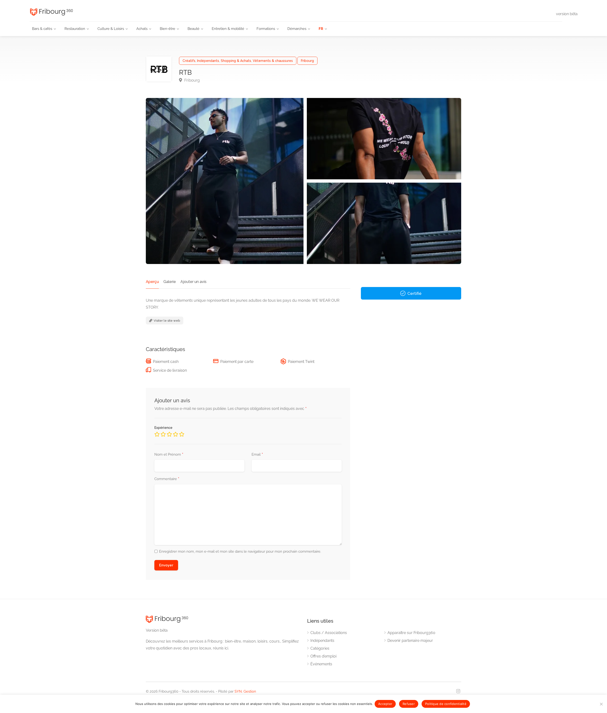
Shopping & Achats (236, 61)
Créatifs (189, 61)
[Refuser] (601, 704)
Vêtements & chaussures (273, 61)
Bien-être (167, 29)
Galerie (169, 281)
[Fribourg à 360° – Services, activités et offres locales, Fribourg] (50, 12)
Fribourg (307, 61)
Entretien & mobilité (228, 29)
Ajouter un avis (193, 281)
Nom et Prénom (168, 455)
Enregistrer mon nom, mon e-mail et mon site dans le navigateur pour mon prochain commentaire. (240, 551)
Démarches (296, 29)
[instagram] (458, 691)
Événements (321, 664)
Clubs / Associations (328, 632)
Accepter (385, 704)
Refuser (409, 704)
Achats (141, 29)
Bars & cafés (42, 29)
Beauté (193, 29)
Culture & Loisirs (110, 29)
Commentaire (166, 479)
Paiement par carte (236, 361)
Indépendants (208, 61)
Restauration (74, 29)
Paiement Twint (301, 361)
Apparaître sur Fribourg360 (411, 632)
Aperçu (152, 281)
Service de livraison (170, 370)
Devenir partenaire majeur (410, 640)
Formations (266, 29)
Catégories (319, 648)
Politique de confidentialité (445, 704)
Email (257, 455)
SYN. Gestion (245, 691)
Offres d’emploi (323, 656)
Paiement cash (166, 361)
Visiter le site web (166, 320)
